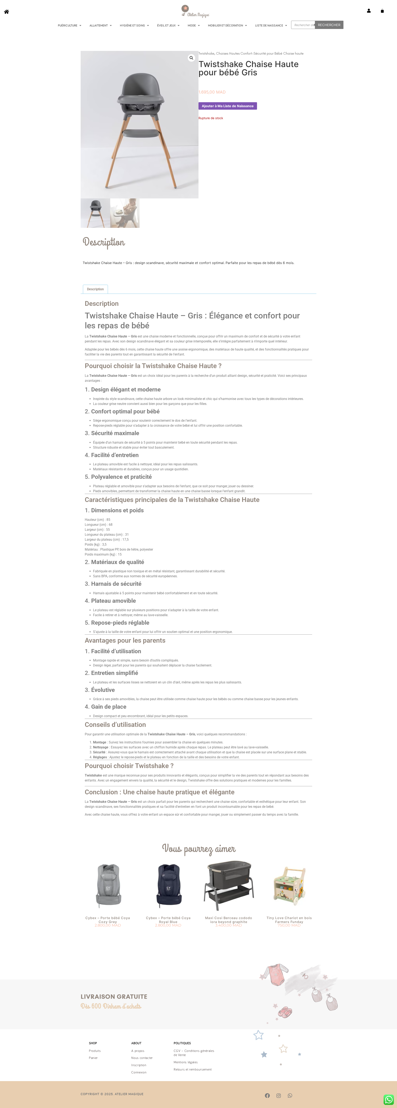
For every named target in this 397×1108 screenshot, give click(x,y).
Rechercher (329, 25)
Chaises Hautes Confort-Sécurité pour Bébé (249, 53)
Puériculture (67, 25)
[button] (191, 58)
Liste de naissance (269, 25)
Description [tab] (95, 289)
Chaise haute (293, 53)
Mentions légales (186, 1062)
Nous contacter (142, 1058)
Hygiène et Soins (132, 25)
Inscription (138, 1065)
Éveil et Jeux (166, 25)
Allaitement (99, 25)
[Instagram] (278, 1096)
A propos (138, 1051)
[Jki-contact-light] (312, 1096)
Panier (93, 1058)
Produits (95, 1051)
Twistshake (206, 53)
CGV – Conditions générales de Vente (194, 1053)
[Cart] (382, 11)
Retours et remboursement (193, 1069)
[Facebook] (267, 1096)
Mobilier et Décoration (225, 25)
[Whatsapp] (290, 1096)
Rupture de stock (168, 933)
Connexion (138, 1072)
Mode (192, 25)
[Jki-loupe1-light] (301, 1096)
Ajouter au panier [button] (107, 933)
